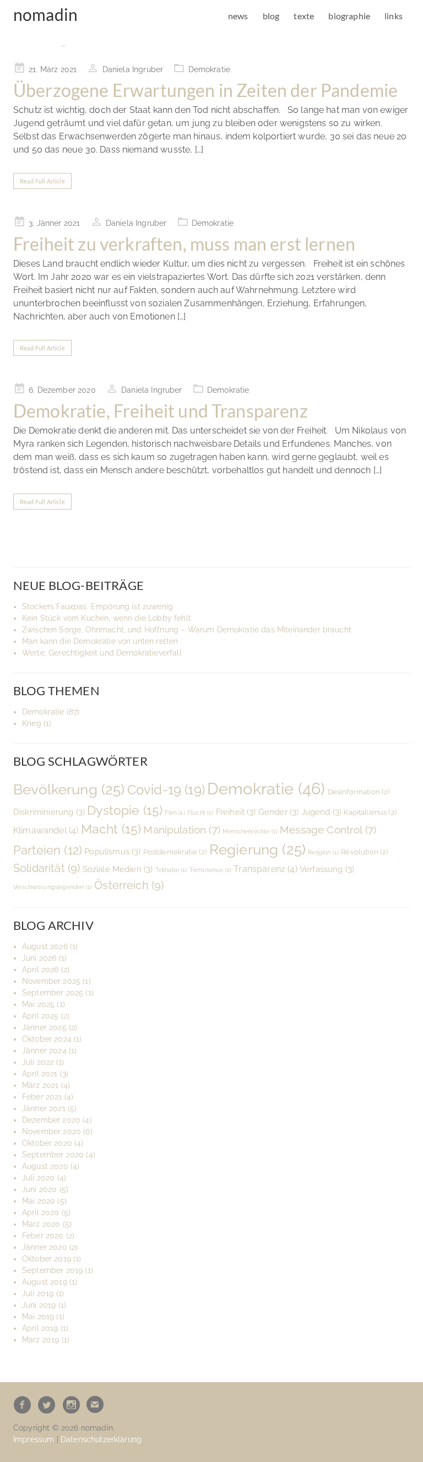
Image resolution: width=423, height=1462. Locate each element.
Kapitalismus (370, 812)
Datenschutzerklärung (101, 1439)
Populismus (112, 851)
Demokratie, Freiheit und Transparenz (160, 410)
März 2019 (40, 1339)
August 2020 (45, 1166)
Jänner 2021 (44, 1108)
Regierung (257, 849)
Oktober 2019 (46, 1258)
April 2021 (40, 1073)
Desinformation (359, 792)
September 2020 (53, 1154)
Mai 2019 (38, 1316)
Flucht (200, 812)
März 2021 (40, 1085)
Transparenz (265, 869)
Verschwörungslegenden (52, 887)
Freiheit (236, 811)
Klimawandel (45, 830)
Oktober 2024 (47, 1039)
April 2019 (40, 1328)
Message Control (328, 830)
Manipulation (181, 830)
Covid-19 (166, 790)
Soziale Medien (118, 869)
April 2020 (40, 1212)
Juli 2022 (37, 1062)
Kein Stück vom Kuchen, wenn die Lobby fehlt (106, 618)
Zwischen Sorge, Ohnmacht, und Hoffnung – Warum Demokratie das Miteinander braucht (186, 629)
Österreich (129, 885)
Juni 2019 (39, 1305)
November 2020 (51, 1131)
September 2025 (52, 992)
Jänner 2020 (44, 1247)
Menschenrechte (250, 831)
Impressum (33, 1439)
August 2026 (45, 946)
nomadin (45, 14)
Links (393, 15)
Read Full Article (42, 181)
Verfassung (327, 869)
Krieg (31, 723)
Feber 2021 (42, 1096)
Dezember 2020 (51, 1120)
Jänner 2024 (44, 1050)
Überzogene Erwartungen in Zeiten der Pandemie (205, 90)
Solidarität (46, 868)
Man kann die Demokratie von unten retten (100, 641)
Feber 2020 (43, 1235)
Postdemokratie (175, 852)
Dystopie (124, 810)
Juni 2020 (39, 1189)
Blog (271, 15)
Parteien (47, 850)
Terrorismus (210, 870)
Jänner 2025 (44, 1027)
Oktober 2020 (47, 1143)
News (238, 15)
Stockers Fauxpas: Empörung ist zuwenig (97, 606)
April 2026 (40, 969)
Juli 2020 (38, 1177)
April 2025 (40, 1015)
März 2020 (41, 1224)
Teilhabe (171, 870)
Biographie (349, 15)
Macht (111, 828)
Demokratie (209, 69)
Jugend (321, 811)
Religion (323, 852)
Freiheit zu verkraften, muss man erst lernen (184, 244)
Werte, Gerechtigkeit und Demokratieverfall (102, 652)
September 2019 (52, 1270)
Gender (278, 811)
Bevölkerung (69, 789)
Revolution (364, 852)
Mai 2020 (38, 1200)
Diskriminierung (49, 811)
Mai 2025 (38, 1004)
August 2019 (44, 1281)
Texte (304, 15)
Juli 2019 (37, 1293)
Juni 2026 (39, 958)
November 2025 (51, 981)
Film (175, 812)
